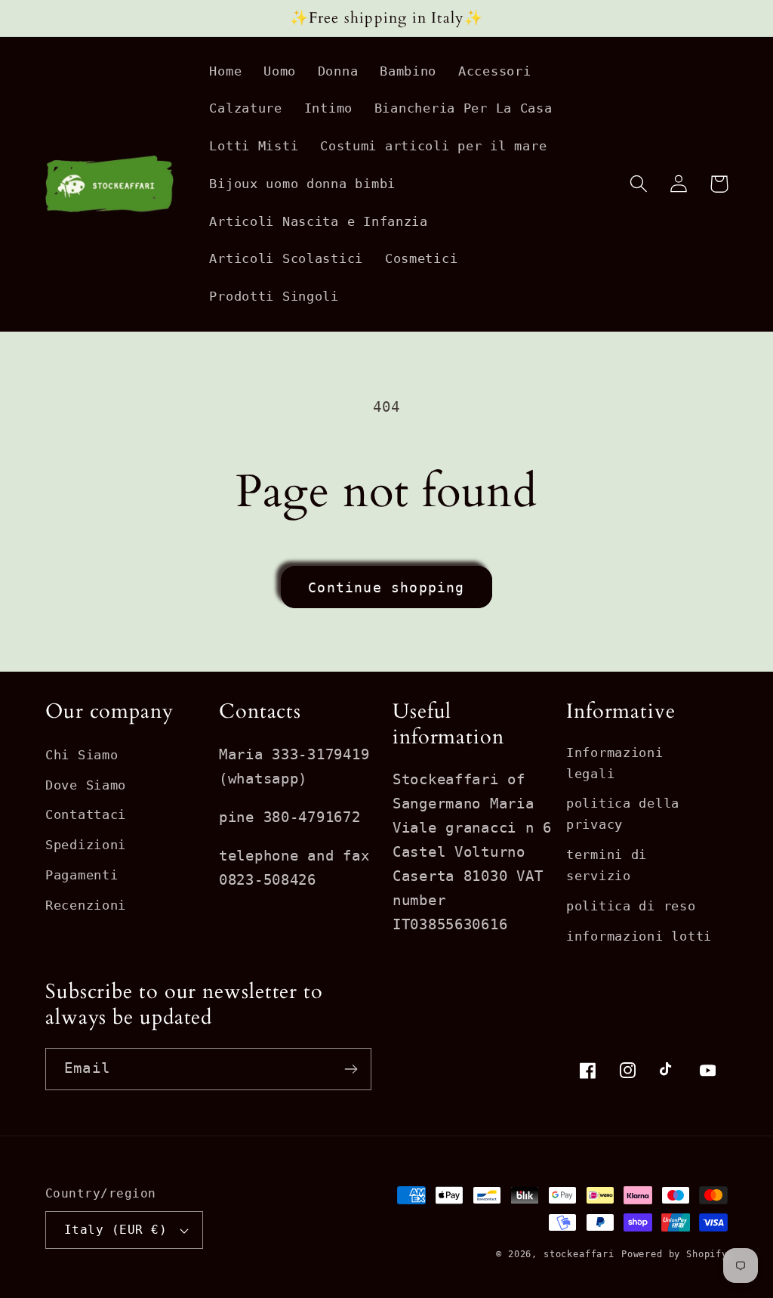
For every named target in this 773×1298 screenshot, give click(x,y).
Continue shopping (386, 587)
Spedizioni (85, 844)
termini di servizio (606, 865)
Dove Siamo (85, 785)
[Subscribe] (351, 1069)
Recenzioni (85, 905)
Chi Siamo (81, 754)
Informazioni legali (615, 763)
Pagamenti (81, 874)
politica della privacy (622, 814)
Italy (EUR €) (115, 1230)
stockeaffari (579, 1254)
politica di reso (631, 905)
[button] (639, 184)
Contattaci (85, 814)
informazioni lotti (639, 936)
